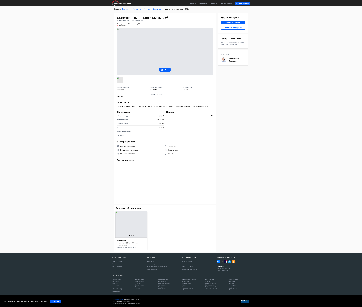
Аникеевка (185, 281)
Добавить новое (242, 3)
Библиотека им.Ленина (212, 287)
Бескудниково (162, 287)
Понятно (56, 301)
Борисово (138, 289)
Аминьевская (139, 281)
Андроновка (162, 281)
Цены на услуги (187, 261)
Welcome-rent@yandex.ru (225, 268)
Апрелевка (232, 281)
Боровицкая (162, 289)
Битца (230, 287)
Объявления (203, 3)
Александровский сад (189, 279)
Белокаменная (210, 285)
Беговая (184, 285)
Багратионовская (210, 283)
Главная (193, 3)
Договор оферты (152, 269)
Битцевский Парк (117, 289)
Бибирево (185, 287)
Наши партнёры (117, 266)
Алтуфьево (115, 281)
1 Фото (166, 70)
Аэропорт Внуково (164, 283)
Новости (214, 3)
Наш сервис (150, 261)
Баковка (231, 283)
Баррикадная (139, 285)
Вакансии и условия (153, 264)
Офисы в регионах (117, 264)
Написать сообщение (233, 28)
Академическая (163, 279)
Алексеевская (209, 279)
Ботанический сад (211, 289)
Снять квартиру (118, 299)
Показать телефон (233, 23)
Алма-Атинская (234, 279)
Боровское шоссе (187, 289)
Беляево (137, 287)
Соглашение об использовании (36, 301)
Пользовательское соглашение (157, 266)
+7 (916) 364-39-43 (222, 270)
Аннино (207, 281)
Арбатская (115, 283)
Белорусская (116, 287)
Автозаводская (140, 279)
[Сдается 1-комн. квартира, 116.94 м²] (131, 224)
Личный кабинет (226, 3)
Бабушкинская (186, 283)
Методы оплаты (187, 264)
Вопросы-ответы (187, 266)
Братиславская (233, 289)
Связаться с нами (117, 261)
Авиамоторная (116, 279)
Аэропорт (138, 283)
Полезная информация (189, 269)
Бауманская (162, 285)
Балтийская (115, 285)
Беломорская (233, 285)
